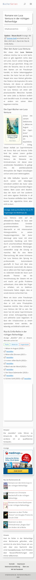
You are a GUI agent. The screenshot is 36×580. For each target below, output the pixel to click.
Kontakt (12, 564)
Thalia (7, 344)
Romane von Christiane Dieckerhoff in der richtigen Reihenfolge (18, 495)
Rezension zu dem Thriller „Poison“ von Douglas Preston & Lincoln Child (20, 515)
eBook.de (15, 344)
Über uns (26, 567)
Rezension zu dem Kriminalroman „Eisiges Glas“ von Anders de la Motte (19, 524)
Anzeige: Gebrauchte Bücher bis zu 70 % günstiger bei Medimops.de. (18, 211)
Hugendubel (24, 344)
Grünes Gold (12, 38)
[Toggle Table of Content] (28, 29)
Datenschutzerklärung (12, 567)
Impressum (21, 564)
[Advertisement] (18, 402)
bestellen (9, 351)
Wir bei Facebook (17, 569)
